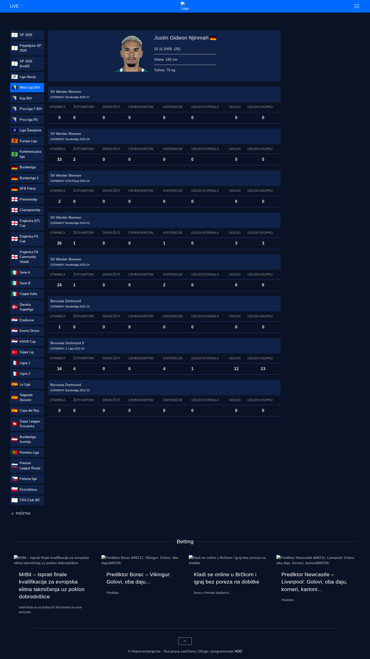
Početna (22, 513)
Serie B (25, 283)
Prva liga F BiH (31, 109)
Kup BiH (26, 98)
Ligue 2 (25, 373)
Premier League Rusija (30, 465)
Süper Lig (26, 352)
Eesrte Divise (29, 331)
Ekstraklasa (28, 489)
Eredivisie (27, 320)
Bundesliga (28, 167)
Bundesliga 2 (29, 178)
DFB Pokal (27, 188)
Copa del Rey (29, 410)
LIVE (14, 6)
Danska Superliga (26, 307)
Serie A (25, 272)
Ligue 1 (25, 363)
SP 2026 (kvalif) (26, 63)
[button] (356, 6)
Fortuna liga (28, 479)
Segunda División (26, 397)
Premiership (28, 199)
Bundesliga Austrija (28, 439)
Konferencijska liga (30, 154)
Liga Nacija (28, 77)
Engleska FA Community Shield (29, 257)
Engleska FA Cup (29, 239)
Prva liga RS (29, 120)
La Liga (25, 384)
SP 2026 (26, 35)
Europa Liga (28, 141)
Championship (30, 210)
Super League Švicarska (30, 423)
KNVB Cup (27, 341)
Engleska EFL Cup (30, 223)
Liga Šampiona (30, 130)
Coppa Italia (28, 294)
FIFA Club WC (30, 500)
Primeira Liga (29, 452)
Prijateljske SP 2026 (30, 48)
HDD (238, 651)
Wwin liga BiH (30, 87)
